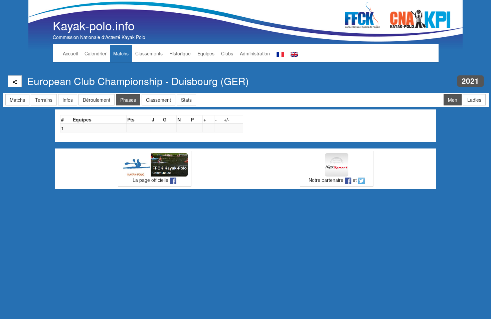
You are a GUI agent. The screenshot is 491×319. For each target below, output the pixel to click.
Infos (67, 99)
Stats (186, 99)
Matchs (121, 53)
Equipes (205, 53)
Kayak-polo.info (94, 25)
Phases (128, 99)
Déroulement (96, 99)
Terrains (43, 99)
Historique (180, 53)
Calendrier (96, 53)
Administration (255, 53)
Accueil (70, 53)
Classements (149, 53)
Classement (158, 99)
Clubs (227, 53)
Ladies (474, 99)
